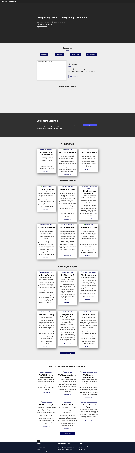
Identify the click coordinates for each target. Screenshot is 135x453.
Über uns (38, 446)
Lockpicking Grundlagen (46, 189)
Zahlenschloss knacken (67, 189)
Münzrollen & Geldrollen (67, 152)
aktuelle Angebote (100, 1)
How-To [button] (86, 1)
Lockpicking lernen (88, 315)
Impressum (81, 447)
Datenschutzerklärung (83, 446)
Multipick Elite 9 (67, 405)
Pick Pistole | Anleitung (46, 315)
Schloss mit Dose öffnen (46, 227)
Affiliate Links (82, 449)
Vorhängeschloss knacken (88, 227)
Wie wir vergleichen (41, 447)
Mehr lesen (45, 171)
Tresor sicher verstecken (88, 152)
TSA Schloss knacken (67, 227)
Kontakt (38, 449)
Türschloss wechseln (88, 275)
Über (130, 1)
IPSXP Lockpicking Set (46, 405)
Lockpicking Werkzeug (46, 275)
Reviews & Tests (92, 1)
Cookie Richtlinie (82, 451)
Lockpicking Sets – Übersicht (111, 1)
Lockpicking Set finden (123, 1)
